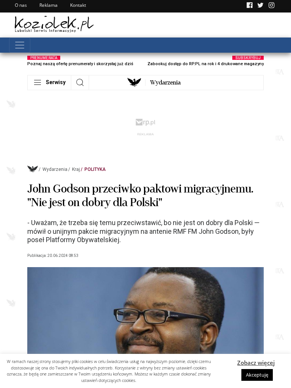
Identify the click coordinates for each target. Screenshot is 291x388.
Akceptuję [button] (257, 374)
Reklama (48, 5)
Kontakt (78, 5)
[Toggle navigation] (19, 45)
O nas (21, 5)
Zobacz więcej (256, 362)
